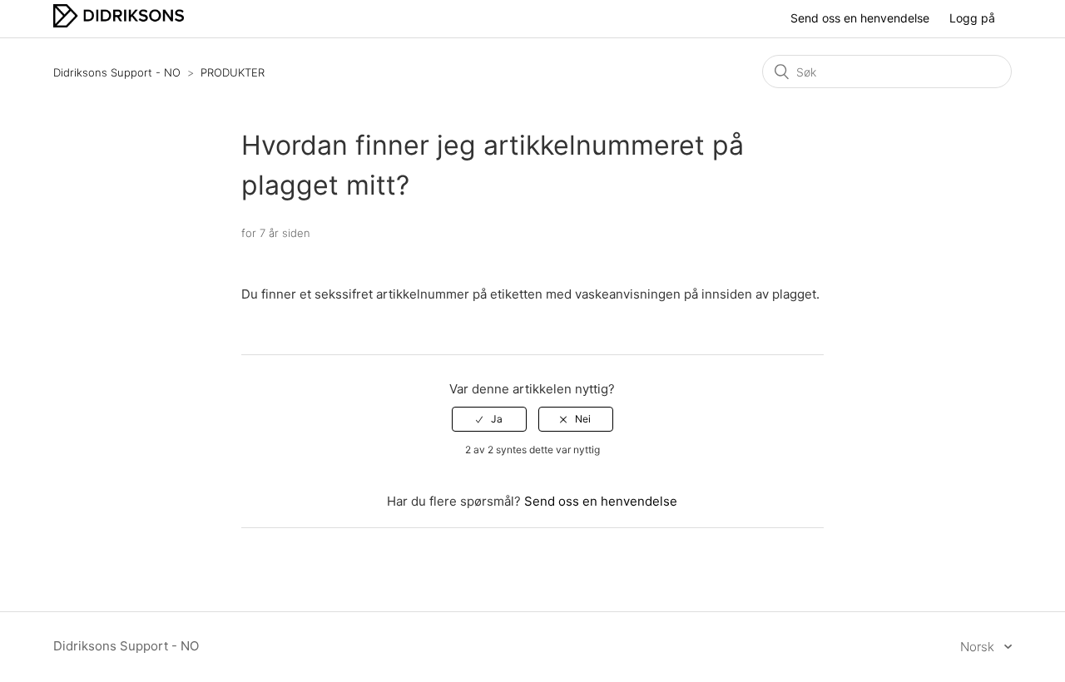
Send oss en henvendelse (859, 18)
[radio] (489, 419)
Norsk (979, 647)
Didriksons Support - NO (117, 72)
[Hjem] (118, 23)
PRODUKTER (233, 72)
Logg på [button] (972, 18)
